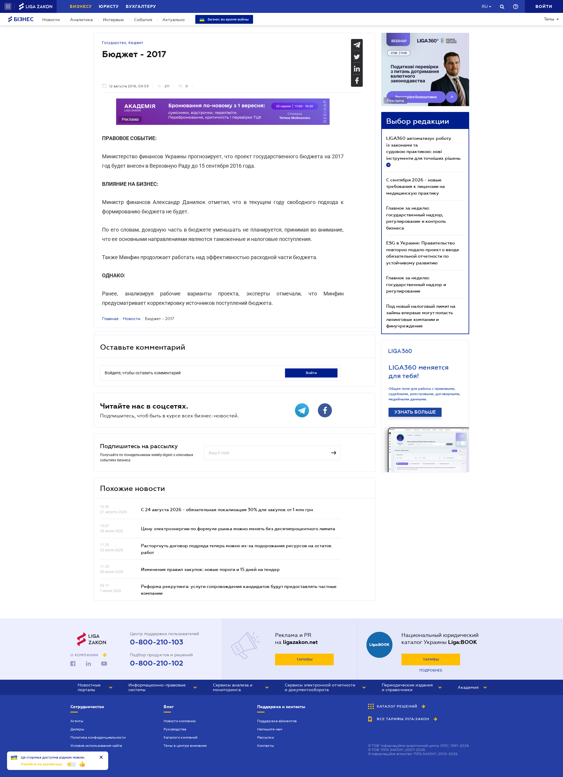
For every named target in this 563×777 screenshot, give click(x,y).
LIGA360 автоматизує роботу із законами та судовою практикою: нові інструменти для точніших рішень (423, 150)
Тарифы (304, 659)
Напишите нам (269, 729)
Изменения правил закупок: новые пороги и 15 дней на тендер (210, 569)
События (143, 19)
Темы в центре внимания (185, 746)
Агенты (76, 721)
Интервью (113, 19)
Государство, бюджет (122, 43)
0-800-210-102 (156, 663)
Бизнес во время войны (228, 19)
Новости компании (180, 721)
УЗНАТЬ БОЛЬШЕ (415, 412)
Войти (311, 373)
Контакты (265, 746)
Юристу (109, 6)
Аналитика (81, 19)
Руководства (175, 729)
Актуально (173, 19)
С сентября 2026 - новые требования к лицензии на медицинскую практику (415, 186)
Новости (51, 19)
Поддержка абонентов (277, 721)
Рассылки (265, 737)
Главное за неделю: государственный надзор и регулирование (416, 284)
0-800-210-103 (156, 642)
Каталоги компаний (180, 737)
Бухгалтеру (141, 6)
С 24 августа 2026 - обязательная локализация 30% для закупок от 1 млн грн (227, 509)
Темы (549, 19)
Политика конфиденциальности (98, 737)
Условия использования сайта (96, 746)
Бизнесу (81, 6)
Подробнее (430, 670)
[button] (7, 6)
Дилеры (77, 729)
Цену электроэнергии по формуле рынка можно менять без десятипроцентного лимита (238, 528)
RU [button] (485, 6)
